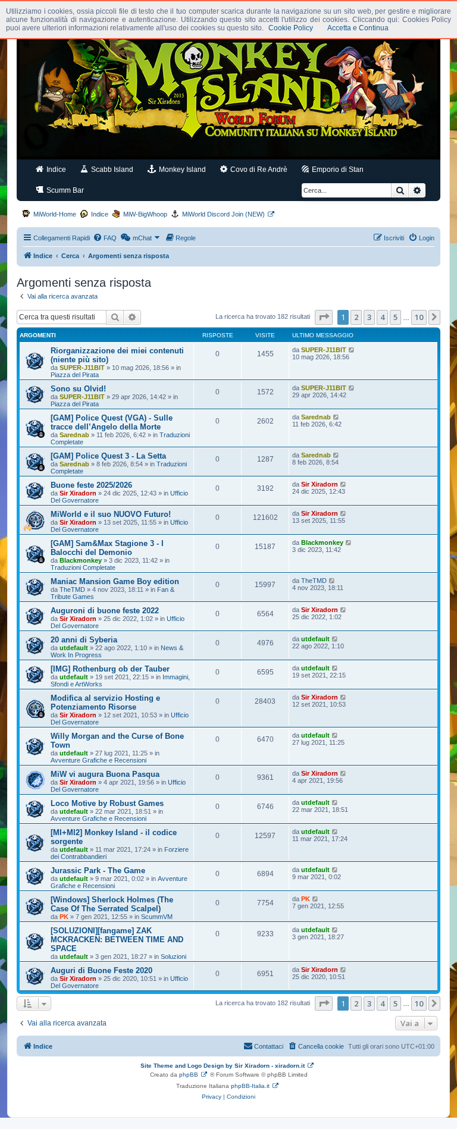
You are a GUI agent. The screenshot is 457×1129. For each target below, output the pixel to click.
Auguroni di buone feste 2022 (105, 610)
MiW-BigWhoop (145, 214)
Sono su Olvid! (78, 388)
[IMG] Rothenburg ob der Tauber (110, 668)
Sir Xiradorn (78, 493)
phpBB (188, 1074)
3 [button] (369, 317)
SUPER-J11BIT (82, 367)
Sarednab (74, 434)
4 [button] (382, 317)
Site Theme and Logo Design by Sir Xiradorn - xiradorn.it (222, 1065)
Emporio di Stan (337, 169)
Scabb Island (111, 169)
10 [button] (419, 317)
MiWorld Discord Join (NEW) (223, 214)
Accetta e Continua (358, 28)
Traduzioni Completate (83, 567)
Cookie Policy (290, 28)
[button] (324, 317)
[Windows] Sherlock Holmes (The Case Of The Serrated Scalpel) (112, 904)
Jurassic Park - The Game (98, 870)
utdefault (74, 647)
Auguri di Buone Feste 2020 (101, 970)
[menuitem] (105, 238)
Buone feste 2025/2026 (91, 485)
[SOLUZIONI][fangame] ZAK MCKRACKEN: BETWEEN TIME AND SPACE (117, 939)
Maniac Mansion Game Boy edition (115, 581)
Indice (55, 169)
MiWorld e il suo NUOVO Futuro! (111, 514)
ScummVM (157, 916)
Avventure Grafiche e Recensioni (98, 760)
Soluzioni (173, 956)
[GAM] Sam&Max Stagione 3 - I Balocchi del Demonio (107, 548)
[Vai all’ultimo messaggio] (352, 349)
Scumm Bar (64, 190)
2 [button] (356, 317)
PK (64, 916)
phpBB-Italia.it (250, 1086)
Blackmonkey (81, 560)
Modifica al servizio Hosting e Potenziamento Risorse (105, 702)
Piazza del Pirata (75, 374)
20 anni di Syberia (84, 639)
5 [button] (395, 317)
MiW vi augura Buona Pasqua (105, 774)
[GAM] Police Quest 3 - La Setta (108, 455)
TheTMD (72, 589)
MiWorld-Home (54, 214)
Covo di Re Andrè (257, 169)
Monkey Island (181, 169)
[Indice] (228, 88)
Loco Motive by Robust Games (107, 803)
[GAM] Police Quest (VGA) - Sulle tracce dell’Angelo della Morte (112, 422)
